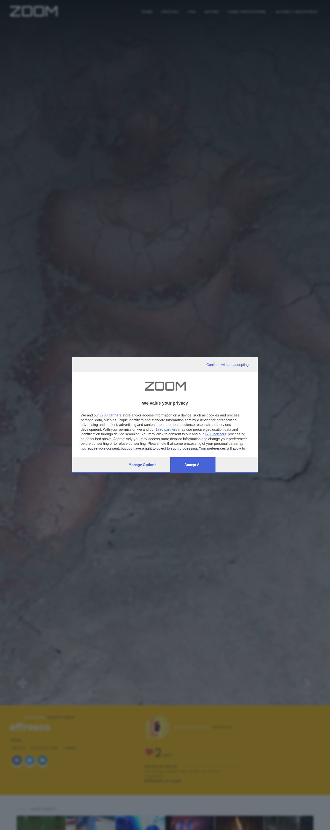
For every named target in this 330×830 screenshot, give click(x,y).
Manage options (142, 465)
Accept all (192, 465)
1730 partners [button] (111, 415)
